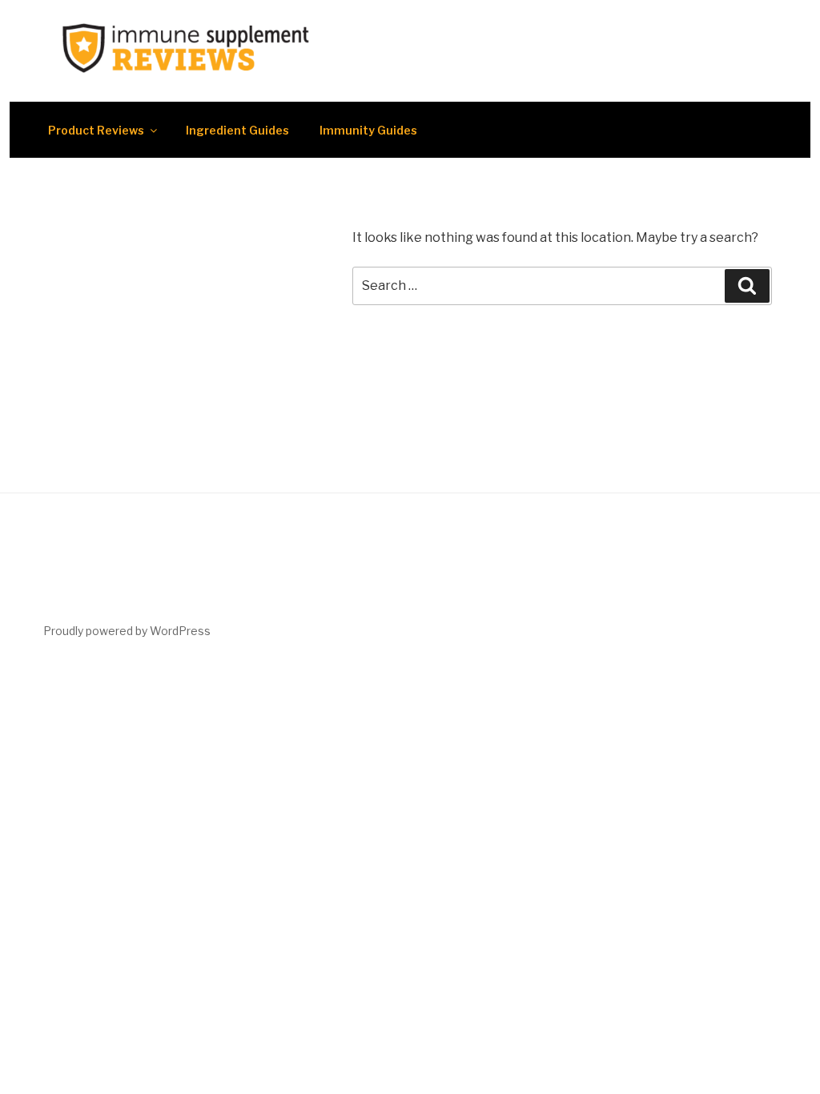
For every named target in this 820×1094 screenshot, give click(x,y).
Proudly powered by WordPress (127, 630)
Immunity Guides (368, 130)
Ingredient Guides (237, 130)
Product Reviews (96, 130)
